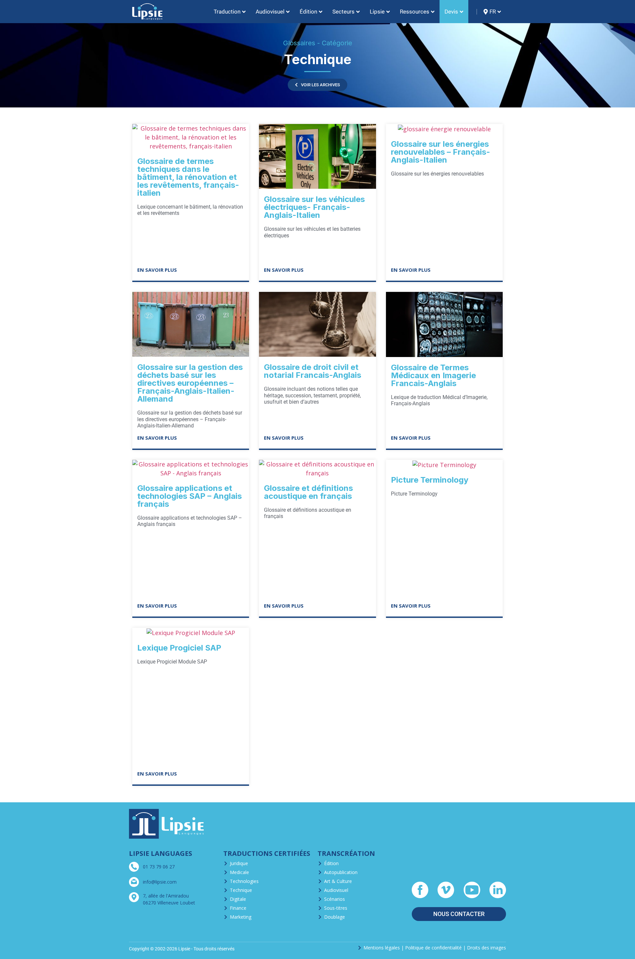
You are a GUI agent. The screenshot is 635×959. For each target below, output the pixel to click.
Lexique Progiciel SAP (179, 648)
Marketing (240, 917)
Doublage (334, 917)
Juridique (239, 863)
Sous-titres (335, 908)
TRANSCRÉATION (346, 853)
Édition (331, 863)
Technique (241, 890)
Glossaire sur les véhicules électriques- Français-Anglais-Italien (314, 207)
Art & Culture (338, 881)
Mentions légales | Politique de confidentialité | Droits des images (434, 947)
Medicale (239, 872)
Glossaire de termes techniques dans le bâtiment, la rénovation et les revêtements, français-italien (188, 177)
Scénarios (334, 899)
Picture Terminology (429, 480)
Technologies (244, 881)
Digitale (238, 899)
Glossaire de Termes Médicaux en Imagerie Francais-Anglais (433, 375)
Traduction (227, 11)
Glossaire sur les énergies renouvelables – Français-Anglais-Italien (440, 152)
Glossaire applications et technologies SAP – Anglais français (189, 496)
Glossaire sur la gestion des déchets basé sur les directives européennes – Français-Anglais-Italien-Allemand (190, 383)
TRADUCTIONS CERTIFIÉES (266, 853)
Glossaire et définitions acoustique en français (308, 492)
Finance (238, 908)
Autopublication (341, 872)
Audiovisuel (336, 890)
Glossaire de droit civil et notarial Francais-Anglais (312, 371)
